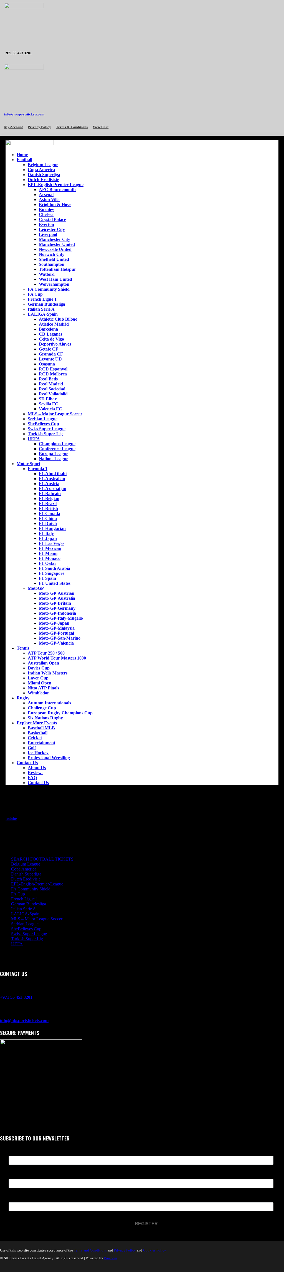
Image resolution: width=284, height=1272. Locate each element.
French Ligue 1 (42, 299)
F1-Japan (48, 538)
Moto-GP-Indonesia (57, 613)
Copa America (41, 169)
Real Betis (48, 379)
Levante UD (50, 359)
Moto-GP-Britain (55, 603)
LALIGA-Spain (43, 314)
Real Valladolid (53, 394)
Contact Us (27, 762)
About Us (37, 767)
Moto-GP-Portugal (56, 633)
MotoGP (36, 588)
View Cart (100, 127)
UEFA (34, 438)
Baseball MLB (41, 727)
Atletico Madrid (54, 324)
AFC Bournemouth (57, 189)
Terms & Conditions (72, 127)
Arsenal (46, 194)
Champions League (57, 443)
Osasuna (47, 364)
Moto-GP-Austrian (56, 593)
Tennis (23, 648)
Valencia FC (50, 408)
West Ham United (55, 279)
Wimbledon (39, 693)
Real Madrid (51, 384)
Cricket (35, 737)
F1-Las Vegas (51, 543)
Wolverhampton (54, 284)
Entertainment (41, 742)
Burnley (46, 209)
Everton (46, 224)
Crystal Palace (52, 219)
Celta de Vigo (51, 339)
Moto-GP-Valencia (56, 643)
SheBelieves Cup (43, 423)
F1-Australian (52, 478)
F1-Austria (49, 483)
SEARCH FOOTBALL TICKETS (42, 859)
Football (24, 159)
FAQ (32, 777)
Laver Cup (38, 678)
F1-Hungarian (52, 528)
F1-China (48, 518)
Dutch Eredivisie (43, 179)
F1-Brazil (48, 503)
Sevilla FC (48, 403)
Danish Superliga (44, 174)
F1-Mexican (50, 548)
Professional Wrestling (49, 757)
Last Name (19, 1175)
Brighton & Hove (55, 204)
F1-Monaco (49, 558)
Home (22, 154)
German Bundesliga (46, 304)
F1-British (48, 508)
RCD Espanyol (53, 369)
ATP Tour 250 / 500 (46, 653)
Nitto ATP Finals (43, 688)
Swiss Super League (46, 428)
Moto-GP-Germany (57, 608)
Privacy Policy (39, 127)
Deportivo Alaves (55, 344)
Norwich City (51, 254)
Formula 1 (37, 468)
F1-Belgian (49, 498)
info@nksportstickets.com (24, 114)
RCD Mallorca (53, 374)
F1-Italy (46, 533)
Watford (47, 274)
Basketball (37, 732)
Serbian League (42, 418)
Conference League (57, 448)
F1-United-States (54, 583)
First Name (19, 1152)
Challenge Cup (42, 707)
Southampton (51, 264)
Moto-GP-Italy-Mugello (61, 618)
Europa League (53, 453)
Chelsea (46, 214)
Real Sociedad (52, 389)
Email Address (22, 1198)
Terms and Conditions (90, 1250)
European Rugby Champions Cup (60, 712)
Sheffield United (54, 259)
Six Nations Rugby (45, 717)
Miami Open (39, 683)
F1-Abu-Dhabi (53, 473)
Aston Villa (49, 199)
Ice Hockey (38, 752)
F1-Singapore (51, 573)
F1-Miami (48, 553)
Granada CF (51, 354)
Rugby (23, 698)
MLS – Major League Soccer (55, 413)
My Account (13, 127)
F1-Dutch (48, 523)
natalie (11, 818)
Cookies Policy (154, 1250)
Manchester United (57, 244)
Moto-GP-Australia (57, 598)
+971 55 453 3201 (16, 997)
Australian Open (43, 663)
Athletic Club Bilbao (58, 319)
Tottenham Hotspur (57, 269)
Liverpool (48, 234)
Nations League (53, 458)
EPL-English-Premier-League (37, 884)
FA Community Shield (49, 289)
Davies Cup (39, 668)
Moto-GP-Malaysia (57, 628)
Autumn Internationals (49, 703)
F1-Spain (47, 578)
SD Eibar (48, 398)
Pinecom (110, 1258)
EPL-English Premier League (55, 184)
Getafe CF (48, 349)
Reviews (35, 772)
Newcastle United (55, 249)
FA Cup (35, 294)
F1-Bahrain (50, 493)
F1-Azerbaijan (52, 488)
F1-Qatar (47, 563)
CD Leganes (50, 334)
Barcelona (48, 329)
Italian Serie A (41, 309)
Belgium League (43, 164)
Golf (32, 747)
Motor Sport (28, 463)
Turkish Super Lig (45, 433)
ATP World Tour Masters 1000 (57, 658)
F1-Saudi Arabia (54, 568)
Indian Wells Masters (47, 673)
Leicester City (52, 229)
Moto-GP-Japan (54, 623)
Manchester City (54, 239)
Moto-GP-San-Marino (59, 638)
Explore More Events (37, 722)
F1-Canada (49, 513)
